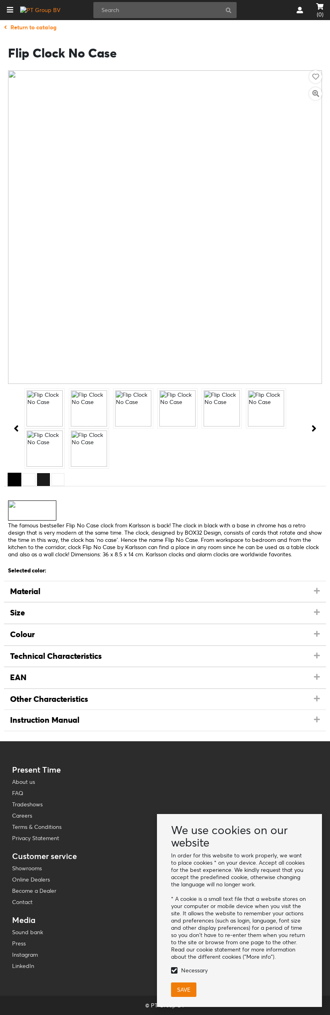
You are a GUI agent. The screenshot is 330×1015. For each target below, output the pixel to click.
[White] (29, 479)
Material (25, 591)
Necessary (194, 970)
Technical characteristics (56, 656)
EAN (18, 677)
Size (17, 612)
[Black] (14, 479)
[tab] (165, 591)
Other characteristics (49, 699)
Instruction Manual (44, 720)
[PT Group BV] (40, 10)
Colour (22, 634)
